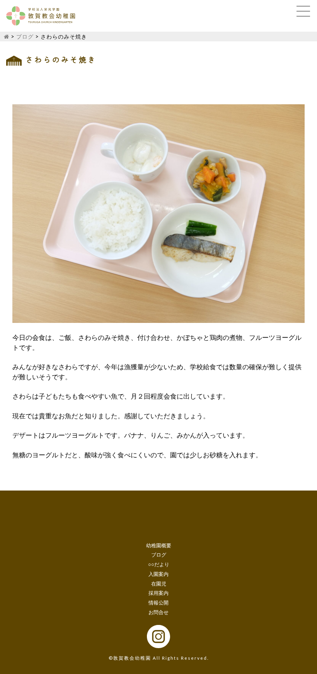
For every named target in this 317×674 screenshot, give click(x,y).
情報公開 (158, 602)
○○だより (158, 564)
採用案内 (158, 593)
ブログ (25, 36)
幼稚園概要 (158, 545)
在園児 (158, 584)
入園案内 (158, 574)
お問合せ (158, 612)
